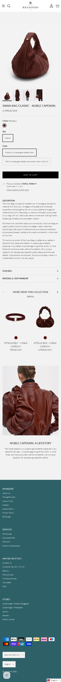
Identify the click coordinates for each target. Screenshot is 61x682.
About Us (6, 493)
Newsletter (7, 582)
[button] (54, 680)
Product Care (8, 575)
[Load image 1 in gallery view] (30, 50)
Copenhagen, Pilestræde (13, 607)
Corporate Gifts (9, 538)
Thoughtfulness (9, 497)
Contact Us (7, 563)
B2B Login (7, 516)
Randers (6, 615)
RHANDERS (12, 672)
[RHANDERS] (30, 6)
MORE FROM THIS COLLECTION (30, 292)
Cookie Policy (8, 509)
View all (30, 296)
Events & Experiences (11, 546)
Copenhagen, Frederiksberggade (16, 603)
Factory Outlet (8, 619)
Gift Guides (7, 534)
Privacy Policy (8, 513)
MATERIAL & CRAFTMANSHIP (15, 278)
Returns (6, 571)
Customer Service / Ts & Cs (13, 567)
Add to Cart (30, 175)
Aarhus (5, 611)
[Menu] (3, 5)
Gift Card (6, 542)
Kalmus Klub (8, 501)
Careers (6, 505)
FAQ (4, 586)
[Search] (10, 5)
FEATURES (7, 271)
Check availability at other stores (18, 190)
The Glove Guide (9, 578)
